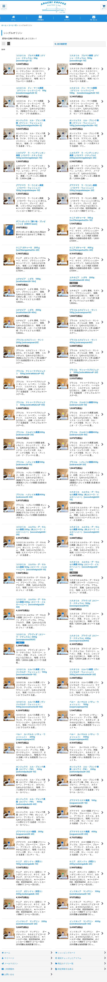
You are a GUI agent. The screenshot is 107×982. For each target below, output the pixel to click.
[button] (4, 7)
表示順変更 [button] (62, 44)
